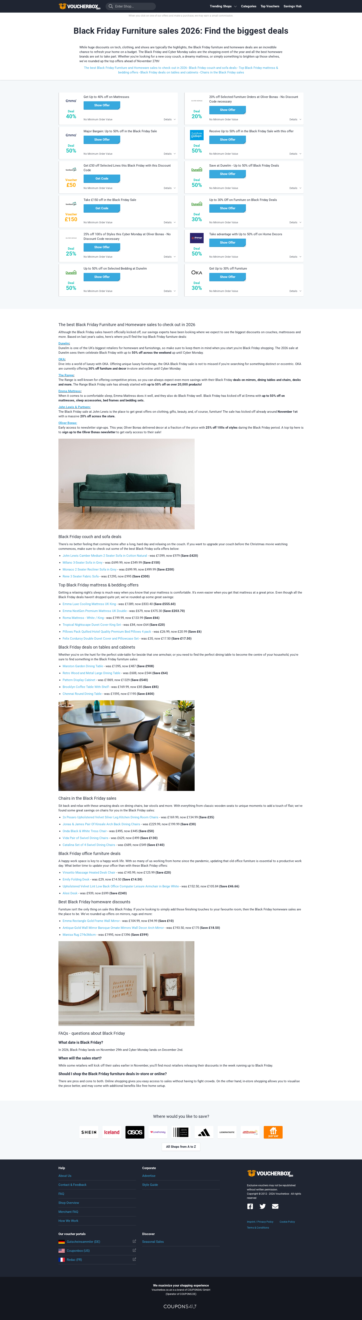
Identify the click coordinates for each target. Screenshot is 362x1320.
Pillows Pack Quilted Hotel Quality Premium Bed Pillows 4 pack (107, 632)
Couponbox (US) (78, 1251)
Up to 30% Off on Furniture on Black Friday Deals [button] (243, 200)
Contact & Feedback (72, 1185)
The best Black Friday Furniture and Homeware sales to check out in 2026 (135, 68)
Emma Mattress (69, 391)
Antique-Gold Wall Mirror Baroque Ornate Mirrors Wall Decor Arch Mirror (114, 928)
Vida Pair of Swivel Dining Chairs (85, 838)
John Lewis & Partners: (74, 407)
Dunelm (63, 343)
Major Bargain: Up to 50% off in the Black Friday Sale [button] (120, 131)
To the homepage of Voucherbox (79, 6)
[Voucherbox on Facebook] (250, 1208)
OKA (61, 359)
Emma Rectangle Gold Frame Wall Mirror (91, 921)
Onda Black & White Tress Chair (85, 831)
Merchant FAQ (68, 1212)
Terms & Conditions (258, 1227)
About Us (64, 1176)
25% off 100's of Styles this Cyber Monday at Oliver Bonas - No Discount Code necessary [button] (127, 236)
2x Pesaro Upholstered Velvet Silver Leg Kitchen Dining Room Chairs (110, 817)
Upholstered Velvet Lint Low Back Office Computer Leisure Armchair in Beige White (121, 886)
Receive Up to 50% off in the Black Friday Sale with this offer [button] (251, 131)
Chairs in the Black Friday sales (222, 72)
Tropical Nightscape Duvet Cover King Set (92, 625)
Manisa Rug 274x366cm (79, 935)
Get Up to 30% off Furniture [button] (228, 268)
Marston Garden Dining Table (83, 666)
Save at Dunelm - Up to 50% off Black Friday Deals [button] (244, 165)
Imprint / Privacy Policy (260, 1221)
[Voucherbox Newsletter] (275, 1208)
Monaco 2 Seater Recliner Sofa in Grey (89, 569)
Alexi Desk (70, 893)
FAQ (61, 1194)
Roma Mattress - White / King (83, 618)
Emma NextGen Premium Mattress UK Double (95, 611)
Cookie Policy (287, 1221)
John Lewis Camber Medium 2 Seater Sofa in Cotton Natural (105, 556)
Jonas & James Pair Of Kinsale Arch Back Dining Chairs (101, 824)
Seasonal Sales (153, 1242)
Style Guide (150, 1185)
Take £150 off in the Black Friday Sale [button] (110, 200)
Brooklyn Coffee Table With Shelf (86, 687)
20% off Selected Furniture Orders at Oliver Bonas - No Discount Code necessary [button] (253, 99)
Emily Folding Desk (76, 879)
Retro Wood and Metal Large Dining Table (91, 673)
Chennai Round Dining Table (82, 694)
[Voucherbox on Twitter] (263, 1208)
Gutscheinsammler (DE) (83, 1242)
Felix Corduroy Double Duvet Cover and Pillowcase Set (101, 638)
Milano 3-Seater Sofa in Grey (82, 562)
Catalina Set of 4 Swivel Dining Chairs (89, 845)
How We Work (68, 1221)
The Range (66, 375)
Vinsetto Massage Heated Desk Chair (89, 872)
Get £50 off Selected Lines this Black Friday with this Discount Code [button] (127, 168)
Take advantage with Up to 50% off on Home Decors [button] (245, 234)
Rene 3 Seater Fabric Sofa (81, 576)
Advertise (148, 1176)
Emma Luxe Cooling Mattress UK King (89, 604)
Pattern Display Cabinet (79, 680)
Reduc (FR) (74, 1260)
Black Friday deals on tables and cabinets (169, 72)
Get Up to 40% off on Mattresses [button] (106, 97)
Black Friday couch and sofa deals (213, 68)
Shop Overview (68, 1203)
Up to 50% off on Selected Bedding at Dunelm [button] (115, 268)
